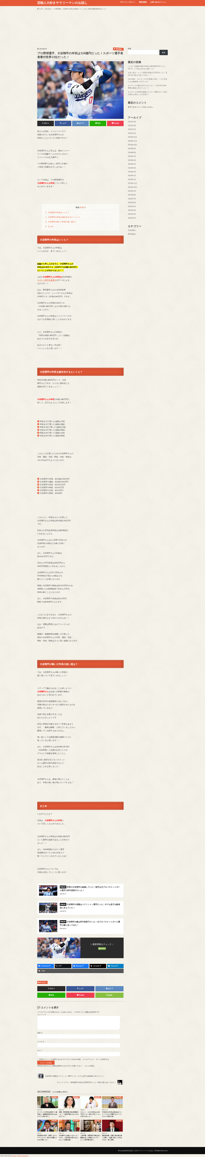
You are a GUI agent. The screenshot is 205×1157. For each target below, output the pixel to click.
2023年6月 (132, 202)
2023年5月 (132, 206)
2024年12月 (132, 137)
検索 (129, 49)
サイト (39, 1050)
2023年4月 (132, 210)
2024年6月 (132, 160)
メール (40, 1042)
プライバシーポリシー (127, 2)
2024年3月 (132, 172)
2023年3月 (132, 214)
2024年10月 (132, 145)
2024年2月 (132, 175)
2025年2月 (132, 129)
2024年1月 (132, 179)
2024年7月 (132, 156)
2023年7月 (132, 199)
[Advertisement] (102, 28)
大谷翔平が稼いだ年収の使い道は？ (61, 222)
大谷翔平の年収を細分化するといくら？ (62, 217)
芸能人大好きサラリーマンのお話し (62, 3)
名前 (40, 1033)
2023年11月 (132, 183)
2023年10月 (132, 187)
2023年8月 (132, 195)
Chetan (14, 1156)
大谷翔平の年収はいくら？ (57, 212)
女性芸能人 (132, 230)
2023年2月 (132, 218)
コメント (41, 1014)
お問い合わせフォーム (158, 2)
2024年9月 (132, 148)
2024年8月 (132, 152)
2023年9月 (132, 191)
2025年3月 (132, 125)
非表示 (82, 207)
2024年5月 (132, 164)
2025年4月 (132, 122)
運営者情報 (143, 2)
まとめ (49, 226)
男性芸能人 (43, 982)
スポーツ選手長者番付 (46, 280)
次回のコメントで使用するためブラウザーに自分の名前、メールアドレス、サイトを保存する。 (75, 1059)
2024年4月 (132, 168)
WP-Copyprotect (23, 1156)
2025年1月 (132, 133)
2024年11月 (132, 141)
